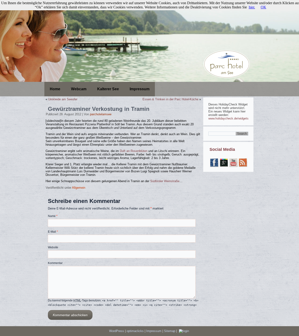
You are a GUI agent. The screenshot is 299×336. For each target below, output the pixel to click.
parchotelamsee (100, 114)
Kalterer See (108, 89)
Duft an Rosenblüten (134, 151)
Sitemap (170, 331)
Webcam (78, 89)
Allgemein (78, 187)
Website (53, 247)
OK (263, 7)
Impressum (140, 89)
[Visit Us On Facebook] (214, 166)
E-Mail (53, 231)
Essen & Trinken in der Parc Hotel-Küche (170, 99)
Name (52, 216)
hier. (252, 7)
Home (55, 89)
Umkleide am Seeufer (62, 99)
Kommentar (55, 263)
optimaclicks (136, 331)
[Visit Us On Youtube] (233, 166)
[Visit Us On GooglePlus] (223, 166)
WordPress (116, 331)
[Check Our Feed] (243, 166)
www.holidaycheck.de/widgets (228, 118)
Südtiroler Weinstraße (164, 181)
